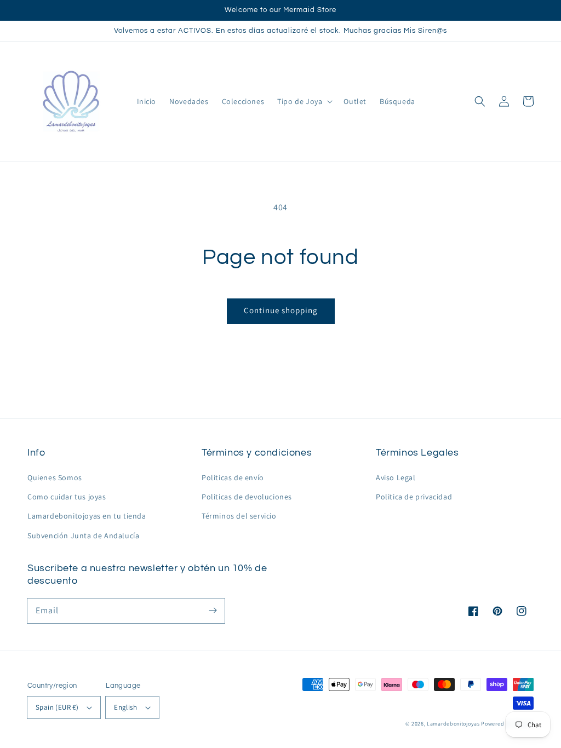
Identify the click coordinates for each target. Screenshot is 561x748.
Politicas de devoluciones (247, 497)
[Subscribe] (213, 611)
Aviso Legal (396, 477)
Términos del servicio (239, 516)
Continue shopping (281, 310)
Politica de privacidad (414, 497)
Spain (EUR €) (57, 707)
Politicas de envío (233, 477)
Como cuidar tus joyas (66, 497)
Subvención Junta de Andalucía (83, 535)
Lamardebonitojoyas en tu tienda (86, 516)
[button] (480, 101)
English (125, 707)
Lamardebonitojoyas (453, 723)
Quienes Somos (54, 477)
